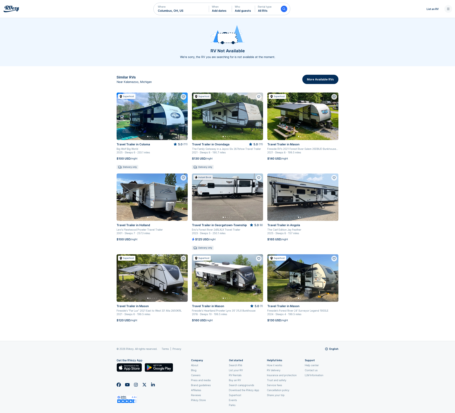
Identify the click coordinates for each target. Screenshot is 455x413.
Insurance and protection (282, 375)
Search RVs (235, 365)
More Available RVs (320, 79)
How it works (274, 365)
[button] (181, 9)
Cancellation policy (278, 390)
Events (233, 400)
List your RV (236, 370)
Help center (312, 365)
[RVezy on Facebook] (119, 385)
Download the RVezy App (244, 390)
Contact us (311, 370)
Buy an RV (235, 380)
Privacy (177, 348)
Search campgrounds (241, 385)
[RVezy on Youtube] (127, 385)
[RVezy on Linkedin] (153, 385)
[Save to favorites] (183, 97)
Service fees (274, 385)
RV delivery (273, 370)
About (194, 365)
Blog (193, 370)
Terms (165, 348)
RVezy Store (198, 400)
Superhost (235, 395)
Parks (232, 405)
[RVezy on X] (144, 385)
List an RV (433, 8)
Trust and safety (276, 380)
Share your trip (276, 395)
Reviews (196, 395)
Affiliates (196, 390)
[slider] (180, 144)
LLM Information (314, 375)
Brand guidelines (201, 385)
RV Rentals (235, 375)
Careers (195, 375)
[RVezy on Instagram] (136, 385)
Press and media (201, 380)
